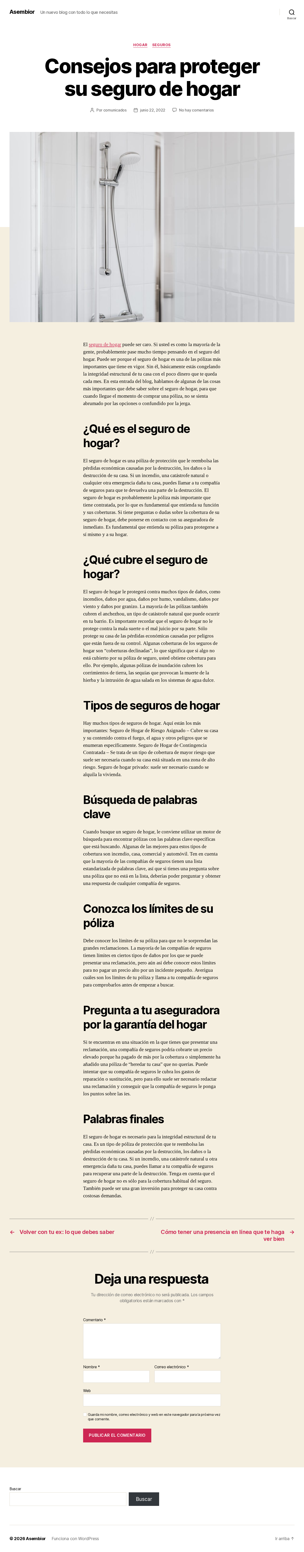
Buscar (15, 1488)
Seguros (161, 45)
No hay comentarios (196, 110)
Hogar (140, 45)
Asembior (22, 12)
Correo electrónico (171, 1367)
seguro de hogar (105, 344)
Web (87, 1390)
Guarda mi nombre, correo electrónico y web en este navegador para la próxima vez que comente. (154, 1416)
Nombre (91, 1367)
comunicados (115, 110)
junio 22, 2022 (152, 110)
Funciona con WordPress (75, 1538)
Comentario (94, 1320)
